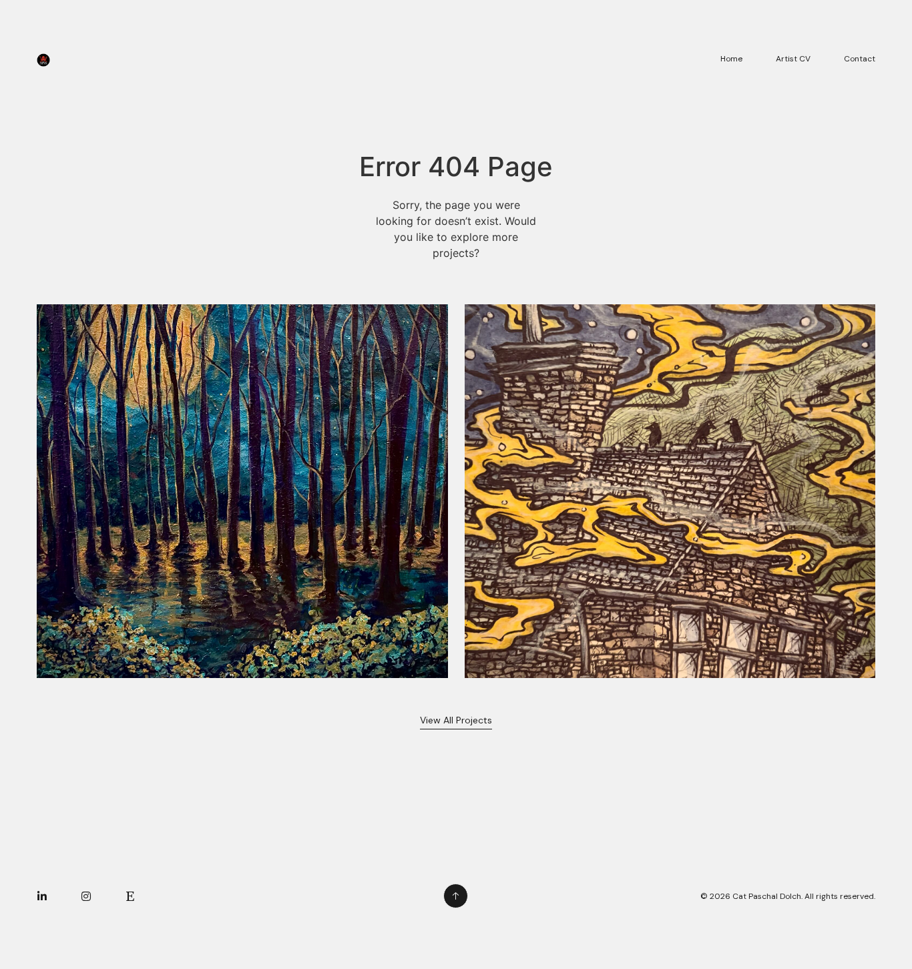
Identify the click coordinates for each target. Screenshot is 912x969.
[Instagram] (86, 896)
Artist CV (793, 58)
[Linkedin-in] (42, 896)
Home (731, 58)
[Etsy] (130, 896)
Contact (859, 58)
